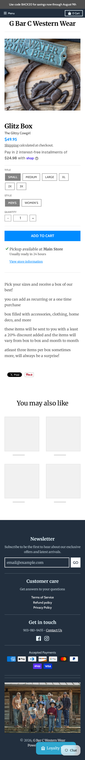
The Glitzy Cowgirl (18, 133)
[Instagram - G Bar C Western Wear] (46, 638)
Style (8, 195)
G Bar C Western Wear (42, 23)
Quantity (11, 212)
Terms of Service (42, 597)
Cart (76, 13)
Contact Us (54, 630)
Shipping (12, 145)
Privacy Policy (42, 607)
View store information (26, 262)
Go (75, 562)
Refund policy (42, 602)
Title (8, 170)
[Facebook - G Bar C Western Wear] (38, 638)
